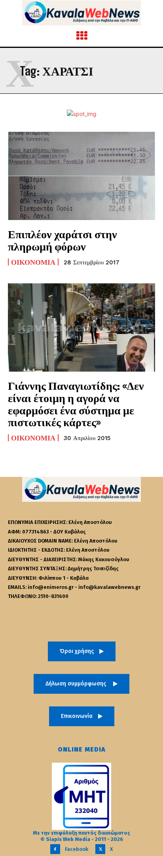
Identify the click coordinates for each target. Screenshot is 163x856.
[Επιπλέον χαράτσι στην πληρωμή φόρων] (81, 176)
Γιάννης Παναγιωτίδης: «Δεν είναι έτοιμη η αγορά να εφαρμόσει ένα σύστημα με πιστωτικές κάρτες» (76, 404)
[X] (100, 849)
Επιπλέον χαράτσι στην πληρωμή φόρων (62, 240)
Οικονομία (33, 262)
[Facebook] (55, 849)
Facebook (76, 849)
